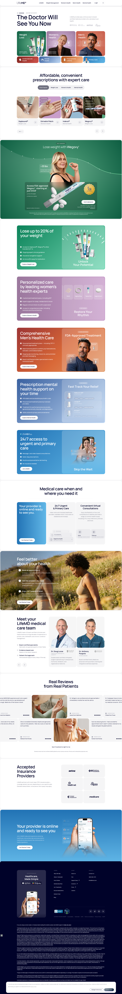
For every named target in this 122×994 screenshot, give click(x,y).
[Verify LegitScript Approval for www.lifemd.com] (66, 911)
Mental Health (87, 3)
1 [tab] (18, 131)
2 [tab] (19, 131)
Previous (97, 131)
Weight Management (52, 3)
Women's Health (66, 3)
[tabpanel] (28, 111)
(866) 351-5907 (67, 925)
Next (103, 131)
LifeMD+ (41, 3)
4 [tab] (23, 131)
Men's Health (76, 3)
